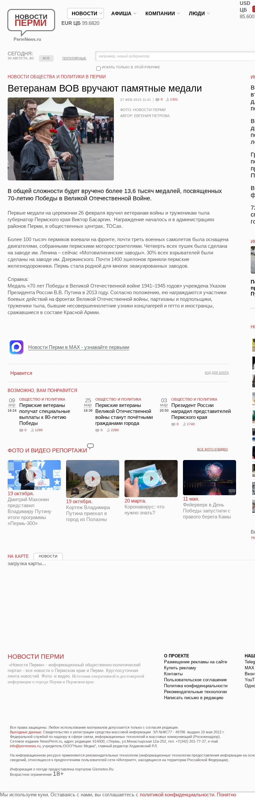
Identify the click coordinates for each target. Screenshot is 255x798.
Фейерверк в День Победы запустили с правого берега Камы (207, 507)
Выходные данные (25, 732)
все (46, 58)
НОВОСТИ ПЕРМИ (36, 656)
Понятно (226, 794)
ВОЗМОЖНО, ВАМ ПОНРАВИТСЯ (42, 390)
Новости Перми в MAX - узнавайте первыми (78, 347)
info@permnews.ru (25, 746)
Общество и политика (42, 399)
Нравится (21, 373)
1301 (174, 99)
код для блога (217, 372)
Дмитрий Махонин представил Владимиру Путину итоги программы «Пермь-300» (29, 508)
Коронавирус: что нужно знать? (144, 506)
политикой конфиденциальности (177, 794)
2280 (115, 430)
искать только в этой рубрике (131, 67)
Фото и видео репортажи (47, 450)
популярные (74, 58)
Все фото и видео (212, 449)
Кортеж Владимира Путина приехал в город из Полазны (88, 510)
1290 (39, 430)
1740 (191, 424)
